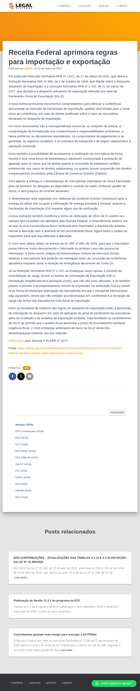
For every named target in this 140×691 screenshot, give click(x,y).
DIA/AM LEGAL (23, 490)
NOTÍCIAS (104, 6)
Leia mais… (22, 577)
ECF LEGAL (22, 444)
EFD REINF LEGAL (25, 451)
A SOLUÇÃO (84, 6)
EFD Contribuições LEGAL (29, 431)
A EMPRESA (64, 6)
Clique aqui (16, 340)
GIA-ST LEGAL (23, 464)
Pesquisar (117, 412)
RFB (26, 368)
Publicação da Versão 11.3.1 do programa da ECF (47, 600)
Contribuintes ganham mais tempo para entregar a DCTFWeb (55, 634)
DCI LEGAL (21, 484)
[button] (114, 683)
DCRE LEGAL (22, 477)
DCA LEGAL (22, 497)
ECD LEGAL (22, 437)
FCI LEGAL (21, 470)
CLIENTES (122, 6)
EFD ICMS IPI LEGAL (27, 457)
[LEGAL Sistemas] (21, 6)
